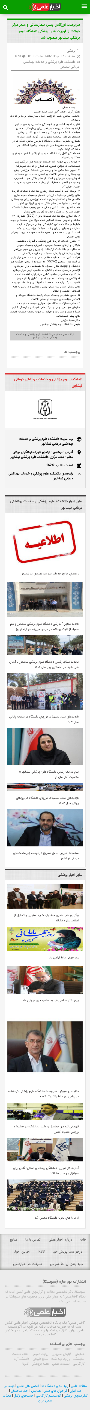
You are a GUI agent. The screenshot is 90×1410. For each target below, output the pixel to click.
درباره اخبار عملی (60, 1239)
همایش (79, 1354)
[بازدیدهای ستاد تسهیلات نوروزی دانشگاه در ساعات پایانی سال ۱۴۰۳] (45, 709)
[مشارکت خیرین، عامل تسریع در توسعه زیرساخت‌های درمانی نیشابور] (45, 845)
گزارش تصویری (61, 1354)
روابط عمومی (39, 1354)
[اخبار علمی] (45, 7)
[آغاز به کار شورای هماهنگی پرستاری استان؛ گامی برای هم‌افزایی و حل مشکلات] (45, 1160)
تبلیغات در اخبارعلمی (27, 1264)
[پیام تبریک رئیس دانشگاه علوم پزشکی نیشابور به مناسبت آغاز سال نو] (45, 764)
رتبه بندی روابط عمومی (66, 1264)
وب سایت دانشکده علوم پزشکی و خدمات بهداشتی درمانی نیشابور (46, 441)
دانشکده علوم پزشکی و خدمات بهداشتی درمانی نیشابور (51, 64)
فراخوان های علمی (54, 1390)
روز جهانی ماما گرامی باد (64, 957)
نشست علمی (60, 1363)
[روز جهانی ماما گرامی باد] (45, 950)
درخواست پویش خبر (67, 1251)
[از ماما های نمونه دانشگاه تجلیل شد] (45, 1210)
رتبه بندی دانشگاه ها (54, 1385)
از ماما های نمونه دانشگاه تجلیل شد (57, 1217)
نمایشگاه (78, 1358)
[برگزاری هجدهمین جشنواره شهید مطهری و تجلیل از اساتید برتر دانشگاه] (45, 907)
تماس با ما (33, 1239)
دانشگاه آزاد (21, 1358)
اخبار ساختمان (19, 1390)
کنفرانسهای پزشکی (75, 1395)
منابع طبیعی (40, 1358)
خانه (83, 1239)
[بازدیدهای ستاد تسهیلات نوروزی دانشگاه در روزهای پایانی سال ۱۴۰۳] (45, 790)
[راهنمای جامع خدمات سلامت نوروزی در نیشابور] (45, 566)
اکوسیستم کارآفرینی (48, 1395)
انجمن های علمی (27, 1385)
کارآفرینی (78, 1363)
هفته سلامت (20, 1354)
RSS (42, 1251)
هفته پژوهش (40, 1363)
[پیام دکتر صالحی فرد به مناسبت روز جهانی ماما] (45, 992)
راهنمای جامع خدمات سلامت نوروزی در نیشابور (49, 573)
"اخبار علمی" (76, 1323)
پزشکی (71, 50)
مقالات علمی (78, 1385)
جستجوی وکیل (23, 1395)
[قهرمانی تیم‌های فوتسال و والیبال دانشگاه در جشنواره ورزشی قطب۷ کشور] (45, 1119)
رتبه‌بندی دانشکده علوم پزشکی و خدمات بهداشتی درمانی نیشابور (41, 476)
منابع (13, 1239)
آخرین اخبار (22, 1251)
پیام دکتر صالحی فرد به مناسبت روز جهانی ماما (50, 1000)
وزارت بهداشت (60, 1358)
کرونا (25, 1363)
